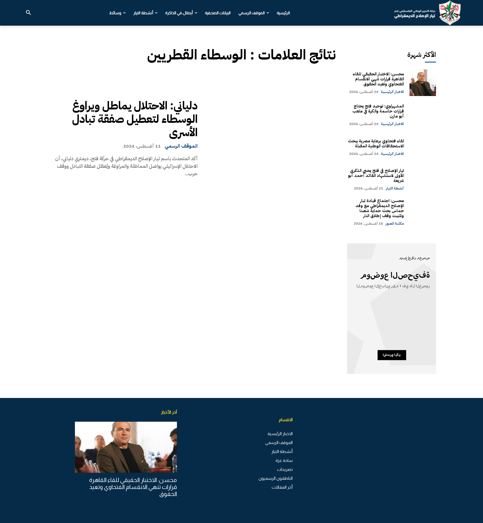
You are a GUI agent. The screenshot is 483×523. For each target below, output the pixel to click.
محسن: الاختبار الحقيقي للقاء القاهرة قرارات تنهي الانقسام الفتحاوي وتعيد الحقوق (378, 79)
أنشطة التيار (395, 188)
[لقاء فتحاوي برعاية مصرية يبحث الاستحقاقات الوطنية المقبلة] (422, 147)
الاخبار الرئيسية (392, 91)
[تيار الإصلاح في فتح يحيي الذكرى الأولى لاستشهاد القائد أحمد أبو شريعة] (422, 179)
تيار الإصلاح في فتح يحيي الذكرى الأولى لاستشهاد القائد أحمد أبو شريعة (376, 175)
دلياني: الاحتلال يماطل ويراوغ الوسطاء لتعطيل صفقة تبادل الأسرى (135, 119)
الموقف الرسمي (181, 145)
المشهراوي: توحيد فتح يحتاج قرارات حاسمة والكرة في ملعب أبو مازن (378, 111)
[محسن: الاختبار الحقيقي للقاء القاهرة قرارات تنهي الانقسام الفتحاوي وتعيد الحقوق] (422, 82)
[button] (28, 13)
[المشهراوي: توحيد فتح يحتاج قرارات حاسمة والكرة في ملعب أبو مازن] (422, 115)
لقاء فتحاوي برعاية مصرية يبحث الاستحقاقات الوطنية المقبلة (376, 143)
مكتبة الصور (394, 223)
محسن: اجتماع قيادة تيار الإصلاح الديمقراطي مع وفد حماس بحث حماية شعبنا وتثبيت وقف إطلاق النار (380, 208)
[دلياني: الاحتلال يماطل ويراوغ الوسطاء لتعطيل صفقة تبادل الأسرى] (271, 138)
